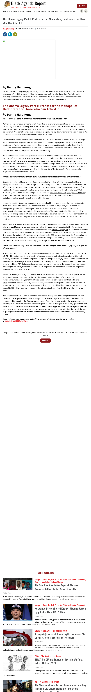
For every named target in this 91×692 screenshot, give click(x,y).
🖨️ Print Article (40, 28)
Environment (29, 11)
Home (4, 11)
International (36, 11)
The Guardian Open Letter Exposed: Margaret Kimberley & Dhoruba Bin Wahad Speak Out (57, 587)
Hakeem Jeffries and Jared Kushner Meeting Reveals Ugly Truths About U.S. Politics (60, 610)
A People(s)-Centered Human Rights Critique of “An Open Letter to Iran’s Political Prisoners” (60, 635)
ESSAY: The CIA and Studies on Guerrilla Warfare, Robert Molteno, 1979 (59, 661)
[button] (29, 60)
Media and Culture (45, 11)
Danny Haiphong (8, 28)
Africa (8, 11)
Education (22, 11)
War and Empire (74, 11)
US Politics (66, 11)
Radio (61, 11)
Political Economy (55, 11)
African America (15, 11)
